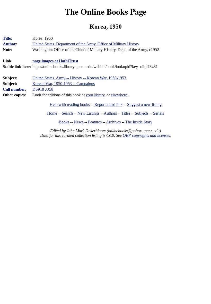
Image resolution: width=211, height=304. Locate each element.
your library (95, 95)
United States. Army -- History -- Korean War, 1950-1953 (79, 78)
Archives (113, 122)
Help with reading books (70, 104)
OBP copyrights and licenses (146, 135)
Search (67, 113)
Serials (158, 113)
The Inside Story (138, 122)
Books (64, 122)
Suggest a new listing (144, 104)
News (78, 122)
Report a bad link (108, 104)
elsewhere (119, 95)
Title (7, 38)
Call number (14, 89)
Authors (110, 113)
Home (52, 113)
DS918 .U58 (42, 89)
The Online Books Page (105, 11)
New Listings (88, 113)
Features (95, 122)
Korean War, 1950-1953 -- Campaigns (63, 83)
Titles (125, 113)
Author (9, 44)
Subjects (141, 113)
